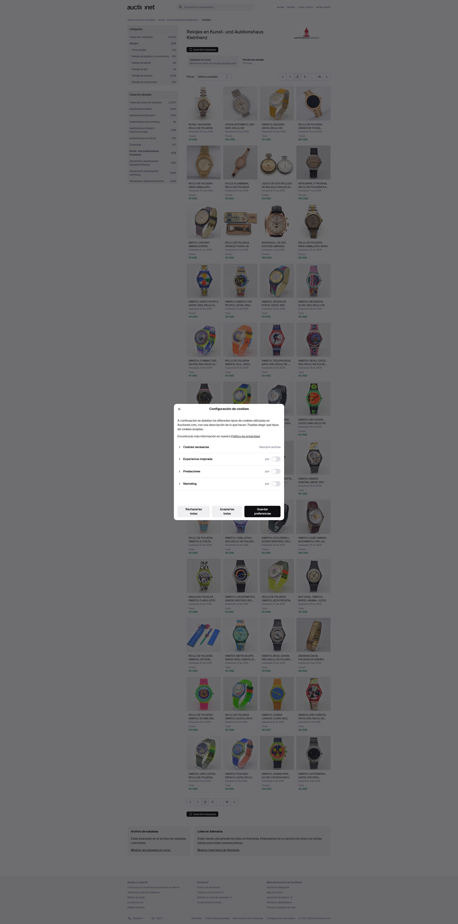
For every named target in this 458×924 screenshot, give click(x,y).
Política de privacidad (245, 436)
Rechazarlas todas (194, 511)
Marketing (190, 484)
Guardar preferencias (262, 511)
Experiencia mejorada (197, 459)
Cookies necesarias (196, 447)
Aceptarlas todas (227, 511)
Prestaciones (191, 471)
